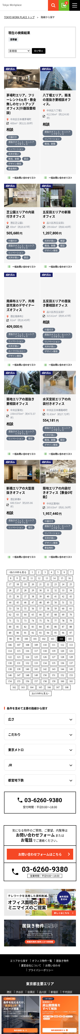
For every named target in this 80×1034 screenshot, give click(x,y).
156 (27, 681)
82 (25, 626)
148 (27, 675)
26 (10, 590)
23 (55, 584)
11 (31, 578)
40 (48, 596)
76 (48, 620)
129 (71, 657)
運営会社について (31, 965)
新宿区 (54, 992)
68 (55, 614)
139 (18, 669)
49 (48, 602)
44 (10, 602)
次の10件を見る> (40, 693)
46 (25, 602)
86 (55, 626)
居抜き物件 (62, 960)
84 (40, 626)
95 (55, 633)
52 (71, 602)
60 (63, 608)
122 (10, 657)
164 (31, 687)
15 (62, 578)
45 (18, 602)
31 (48, 590)
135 (53, 663)
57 (40, 608)
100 (26, 639)
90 (18, 633)
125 (36, 657)
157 (36, 681)
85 (48, 626)
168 (66, 687)
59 (55, 608)
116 (27, 651)
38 (33, 596)
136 (62, 663)
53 (10, 608)
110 (45, 645)
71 (10, 620)
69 (63, 614)
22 (48, 584)
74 (33, 620)
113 (71, 645)
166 (49, 687)
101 (35, 639)
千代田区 (67, 992)
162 (14, 687)
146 (10, 675)
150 (45, 675)
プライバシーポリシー (40, 970)
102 (43, 639)
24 (63, 584)
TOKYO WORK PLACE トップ (19, 17)
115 (18, 651)
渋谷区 (19, 992)
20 (33, 584)
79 (71, 620)
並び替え (38, 50)
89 (10, 633)
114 (10, 651)
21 (40, 584)
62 (10, 614)
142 (45, 669)
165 (40, 687)
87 (63, 626)
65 (33, 614)
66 (40, 614)
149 (36, 675)
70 (71, 614)
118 (45, 651)
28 (25, 590)
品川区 (43, 992)
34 (71, 590)
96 (63, 633)
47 (33, 602)
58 (48, 608)
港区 (9, 992)
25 (71, 584)
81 (18, 626)
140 (27, 669)
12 (39, 578)
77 (55, 620)
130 (10, 663)
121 (71, 651)
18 (18, 584)
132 (27, 663)
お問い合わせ (52, 965)
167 (58, 687)
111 (53, 645)
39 (40, 596)
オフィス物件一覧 (42, 960)
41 (55, 596)
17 (10, 584)
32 (55, 590)
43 (71, 596)
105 (70, 639)
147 (18, 675)
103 (52, 639)
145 (71, 669)
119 (53, 651)
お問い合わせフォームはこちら (40, 854)
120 (62, 651)
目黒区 (31, 992)
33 (63, 590)
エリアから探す (19, 960)
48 (40, 602)
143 (53, 669)
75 (40, 620)
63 (18, 614)
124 (27, 657)
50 (55, 602)
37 (25, 596)
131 (18, 663)
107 (18, 645)
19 (25, 584)
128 (62, 657)
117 (36, 651)
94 (48, 633)
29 (33, 590)
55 (25, 608)
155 (18, 681)
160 (62, 681)
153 (71, 675)
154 (10, 681)
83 (33, 626)
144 (62, 669)
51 (63, 602)
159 (53, 681)
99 (18, 639)
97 (71, 633)
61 (71, 608)
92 (33, 633)
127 (53, 657)
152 (62, 675)
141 (36, 669)
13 (47, 578)
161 (71, 681)
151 (53, 675)
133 (36, 663)
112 (62, 645)
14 (54, 578)
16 (69, 578)
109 (36, 645)
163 (23, 687)
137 (71, 663)
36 (18, 596)
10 (24, 578)
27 (18, 590)
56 (33, 608)
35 (10, 596)
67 (48, 614)
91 (25, 633)
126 (45, 657)
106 (10, 645)
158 (45, 681)
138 (10, 669)
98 (10, 639)
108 (27, 645)
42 (63, 596)
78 (63, 620)
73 (25, 620)
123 (18, 657)
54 (18, 608)
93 (40, 633)
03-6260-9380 (43, 800)
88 (71, 626)
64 (25, 614)
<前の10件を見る (17, 572)
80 (10, 626)
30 (40, 590)
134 (45, 663)
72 (18, 620)
